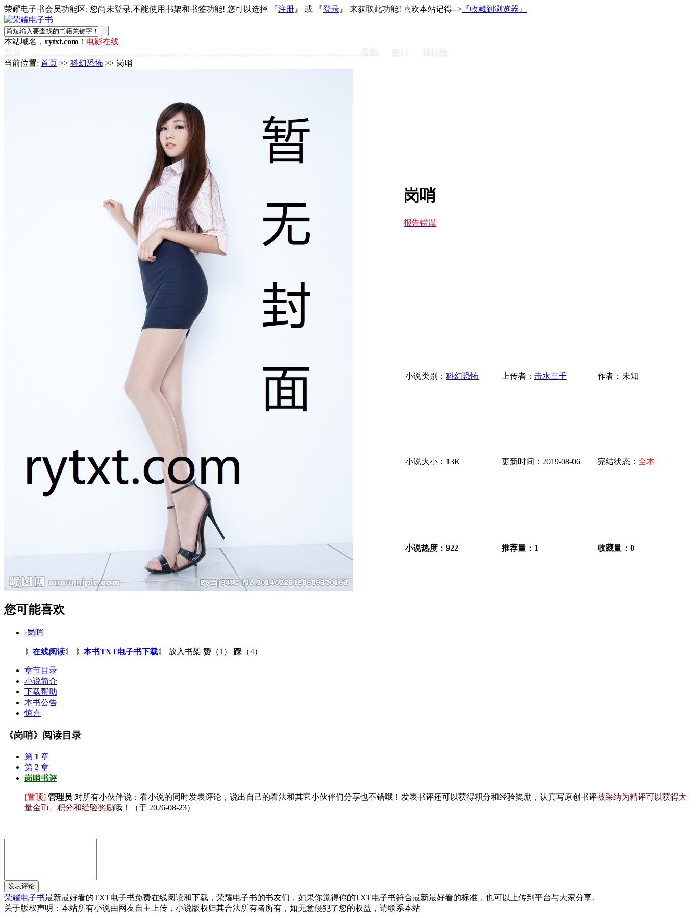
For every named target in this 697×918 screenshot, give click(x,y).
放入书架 (184, 651)
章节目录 (40, 670)
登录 (331, 9)
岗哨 (35, 632)
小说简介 (40, 681)
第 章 (36, 756)
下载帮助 (40, 691)
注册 (286, 9)
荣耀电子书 (24, 897)
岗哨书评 (40, 778)
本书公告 (40, 702)
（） (217, 651)
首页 (49, 63)
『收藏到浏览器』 (494, 9)
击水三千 (550, 375)
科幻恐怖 (86, 63)
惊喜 (32, 713)
